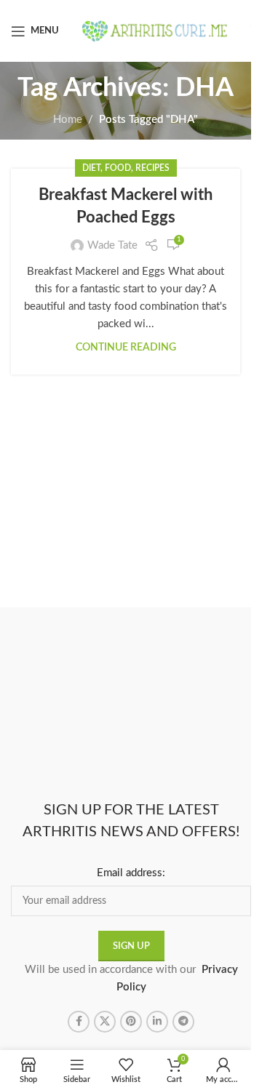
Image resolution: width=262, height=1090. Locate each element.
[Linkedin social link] (157, 1022)
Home (67, 119)
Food (118, 168)
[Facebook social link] (79, 1022)
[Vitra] (71, 621)
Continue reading (126, 347)
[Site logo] (155, 30)
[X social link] (105, 1022)
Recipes (152, 168)
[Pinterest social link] (131, 1022)
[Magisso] (191, 621)
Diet (91, 168)
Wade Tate (112, 245)
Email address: (131, 872)
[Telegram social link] (183, 1022)
